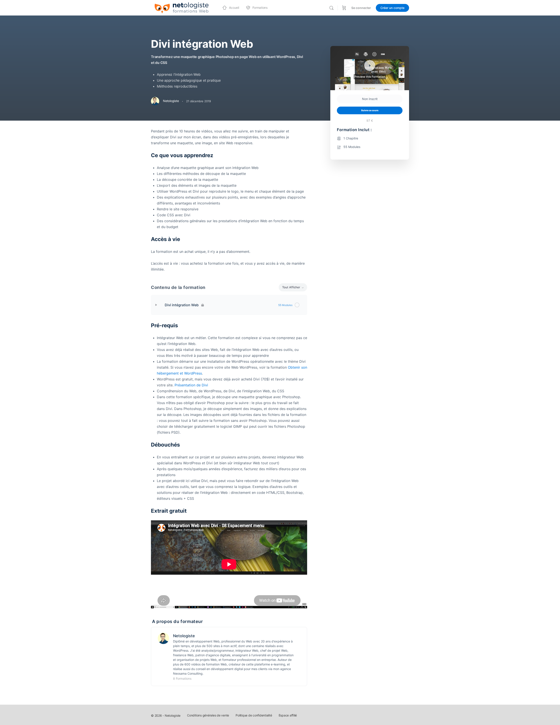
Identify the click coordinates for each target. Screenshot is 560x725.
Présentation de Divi (191, 385)
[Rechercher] (331, 8)
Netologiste (184, 635)
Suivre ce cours (369, 110)
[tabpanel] (229, 200)
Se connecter (361, 8)
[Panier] (344, 8)
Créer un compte (392, 8)
